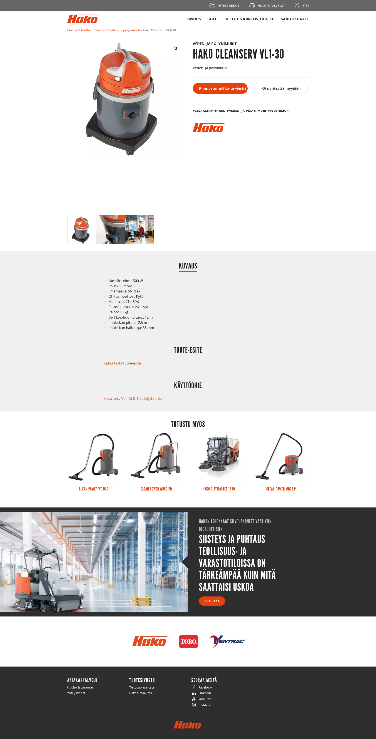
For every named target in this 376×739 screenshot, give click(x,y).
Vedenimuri (280, 111)
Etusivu (72, 30)
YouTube (205, 699)
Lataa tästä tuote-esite (122, 363)
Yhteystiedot (76, 693)
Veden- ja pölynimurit (124, 30)
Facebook (205, 687)
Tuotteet (87, 30)
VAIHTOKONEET (295, 19)
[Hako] (208, 127)
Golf (212, 19)
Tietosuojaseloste (141, 687)
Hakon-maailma (140, 693)
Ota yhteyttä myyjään (281, 88)
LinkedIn (205, 693)
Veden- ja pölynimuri (247, 111)
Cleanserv (204, 111)
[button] (176, 48)
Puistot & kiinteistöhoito (249, 19)
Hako (220, 111)
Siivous (194, 19)
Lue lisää (212, 601)
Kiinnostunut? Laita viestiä (223, 88)
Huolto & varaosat (80, 687)
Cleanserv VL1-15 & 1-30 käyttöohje (133, 398)
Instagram (206, 704)
